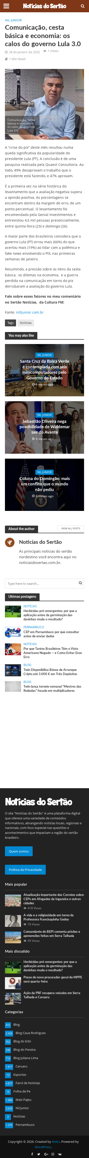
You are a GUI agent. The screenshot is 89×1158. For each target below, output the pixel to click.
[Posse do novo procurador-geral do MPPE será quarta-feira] (13, 983)
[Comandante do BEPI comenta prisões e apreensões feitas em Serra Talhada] (13, 937)
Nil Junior (13, 20)
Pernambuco (33, 627)
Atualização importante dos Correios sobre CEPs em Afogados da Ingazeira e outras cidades (53, 899)
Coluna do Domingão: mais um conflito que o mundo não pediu (45, 484)
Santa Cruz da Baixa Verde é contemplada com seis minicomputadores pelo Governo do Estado (44, 369)
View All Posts (70, 528)
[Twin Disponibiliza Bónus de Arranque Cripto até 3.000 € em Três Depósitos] (13, 670)
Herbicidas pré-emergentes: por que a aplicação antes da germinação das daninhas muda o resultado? (50, 615)
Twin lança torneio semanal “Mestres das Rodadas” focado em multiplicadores (52, 688)
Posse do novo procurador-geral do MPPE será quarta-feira (52, 979)
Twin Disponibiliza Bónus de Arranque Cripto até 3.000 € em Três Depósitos (50, 672)
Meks (56, 1142)
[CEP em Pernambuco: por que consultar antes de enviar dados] (13, 632)
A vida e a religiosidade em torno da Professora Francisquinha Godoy (48, 917)
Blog (27, 665)
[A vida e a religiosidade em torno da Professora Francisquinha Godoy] (13, 920)
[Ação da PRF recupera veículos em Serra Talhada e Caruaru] (13, 998)
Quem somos (19, 851)
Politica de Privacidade (25, 869)
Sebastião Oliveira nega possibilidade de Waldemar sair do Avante (45, 427)
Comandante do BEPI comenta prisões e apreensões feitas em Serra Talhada (51, 933)
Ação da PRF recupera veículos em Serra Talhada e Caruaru (51, 995)
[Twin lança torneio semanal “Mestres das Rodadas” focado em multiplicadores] (13, 686)
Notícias (26, 323)
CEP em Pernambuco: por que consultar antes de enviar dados (51, 634)
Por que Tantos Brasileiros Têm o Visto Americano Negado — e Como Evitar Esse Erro (52, 653)
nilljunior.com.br (30, 312)
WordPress (43, 1147)
